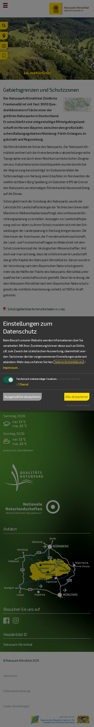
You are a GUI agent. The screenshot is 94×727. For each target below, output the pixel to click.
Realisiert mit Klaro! (78, 405)
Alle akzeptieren (76, 396)
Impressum (10, 367)
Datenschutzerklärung (69, 362)
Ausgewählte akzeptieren (22, 396)
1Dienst (22, 384)
